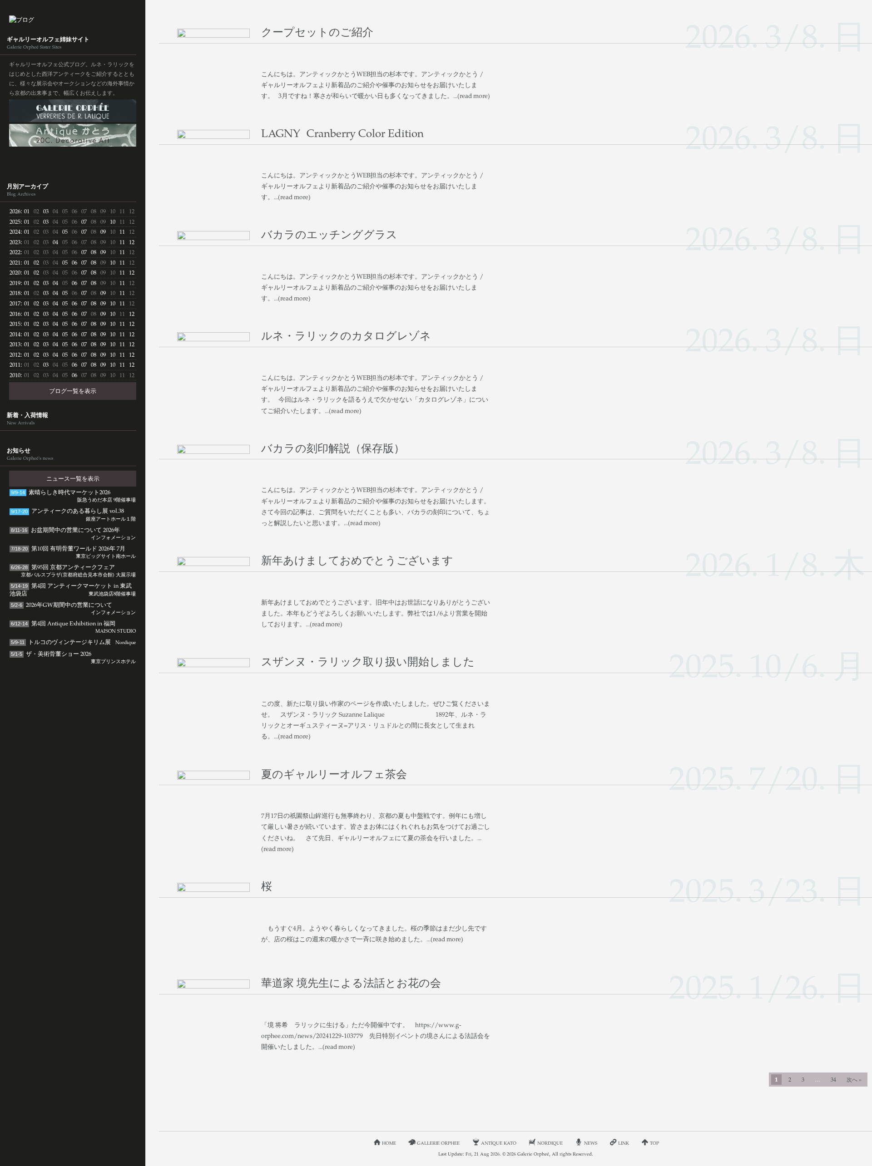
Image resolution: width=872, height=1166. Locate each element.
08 (93, 252)
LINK (623, 1143)
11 (122, 231)
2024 (15, 231)
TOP (654, 1143)
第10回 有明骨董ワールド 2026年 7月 (73, 551)
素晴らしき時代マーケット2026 (73, 495)
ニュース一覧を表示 (72, 478)
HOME (389, 1143)
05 (65, 231)
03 (46, 211)
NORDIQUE (72, 159)
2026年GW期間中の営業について (73, 607)
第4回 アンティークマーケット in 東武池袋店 (73, 589)
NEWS (590, 1143)
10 (112, 221)
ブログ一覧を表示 (72, 391)
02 (36, 262)
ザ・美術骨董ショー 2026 (73, 656)
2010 (15, 375)
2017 (15, 303)
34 (833, 1079)
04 (55, 242)
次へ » (854, 1079)
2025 (15, 221)
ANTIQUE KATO (72, 135)
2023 (15, 242)
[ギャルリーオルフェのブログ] (72, 19)
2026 (15, 211)
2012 (15, 354)
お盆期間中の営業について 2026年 (73, 533)
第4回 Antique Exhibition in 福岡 (73, 626)
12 (131, 242)
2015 (15, 324)
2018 (15, 293)
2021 (15, 262)
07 (84, 221)
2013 (15, 344)
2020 (15, 272)
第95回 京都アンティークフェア (73, 570)
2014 (15, 334)
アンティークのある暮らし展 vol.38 (73, 514)
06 (74, 262)
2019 (15, 283)
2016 (15, 314)
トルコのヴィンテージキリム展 (73, 642)
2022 (15, 252)
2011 (15, 364)
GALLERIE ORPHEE (72, 110)
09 (103, 231)
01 (27, 211)
